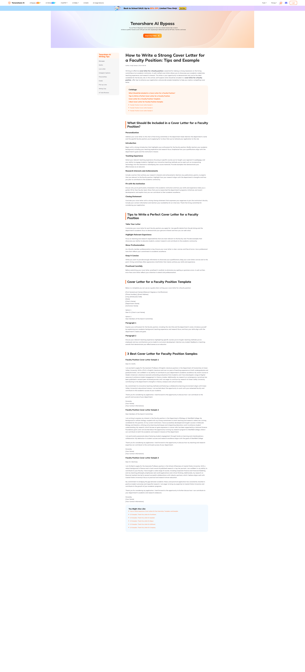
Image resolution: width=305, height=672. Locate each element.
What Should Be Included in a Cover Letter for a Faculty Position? (152, 93)
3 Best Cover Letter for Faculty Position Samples (146, 102)
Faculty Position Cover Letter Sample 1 (141, 105)
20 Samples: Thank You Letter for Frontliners (143, 514)
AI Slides (75, 3)
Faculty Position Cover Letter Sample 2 (141, 108)
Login (293, 3)
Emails (101, 81)
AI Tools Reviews (104, 92)
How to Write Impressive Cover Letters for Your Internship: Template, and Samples (154, 511)
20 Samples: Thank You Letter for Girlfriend (142, 524)
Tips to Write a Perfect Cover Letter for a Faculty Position (149, 96)
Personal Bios (103, 77)
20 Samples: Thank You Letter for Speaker (142, 518)
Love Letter (102, 69)
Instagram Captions (104, 73)
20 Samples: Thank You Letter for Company (143, 527)
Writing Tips (102, 88)
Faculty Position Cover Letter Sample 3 (141, 110)
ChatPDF (63, 3)
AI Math (86, 3)
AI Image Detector (98, 3)
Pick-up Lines (103, 85)
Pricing (273, 3)
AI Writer (48, 3)
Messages (102, 61)
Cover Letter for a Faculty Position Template (144, 99)
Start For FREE (151, 36)
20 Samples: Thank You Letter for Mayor (142, 521)
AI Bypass (33, 3)
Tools (263, 3)
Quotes (101, 65)
